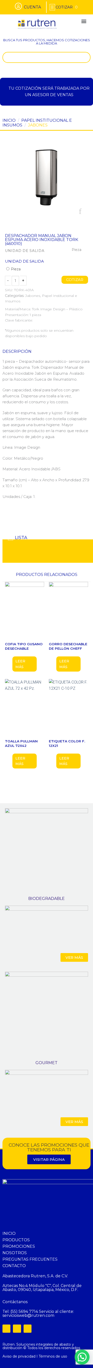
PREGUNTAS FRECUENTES (30, 1259)
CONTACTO (14, 1265)
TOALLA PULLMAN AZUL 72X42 (21, 743)
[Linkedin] (27, 1328)
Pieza (15, 269)
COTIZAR (75, 280)
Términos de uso (53, 1356)
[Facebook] (6, 1328)
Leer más (20, 664)
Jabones (38, 125)
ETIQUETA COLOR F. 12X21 (67, 743)
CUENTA (32, 7)
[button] (84, 21)
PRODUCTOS (16, 1240)
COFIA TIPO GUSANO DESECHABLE (24, 646)
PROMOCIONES (18, 1246)
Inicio (9, 120)
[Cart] (67, 7)
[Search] (85, 57)
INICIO (9, 1233)
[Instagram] (17, 1328)
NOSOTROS (14, 1252)
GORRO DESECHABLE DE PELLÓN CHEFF (68, 646)
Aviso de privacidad (18, 1356)
